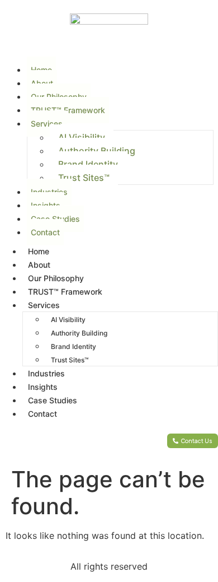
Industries (46, 373)
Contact (45, 232)
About (39, 264)
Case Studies (52, 400)
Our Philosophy (56, 278)
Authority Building (96, 150)
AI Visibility (81, 137)
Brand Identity (88, 164)
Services (47, 123)
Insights (43, 387)
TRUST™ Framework (68, 110)
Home (38, 251)
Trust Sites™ (84, 177)
